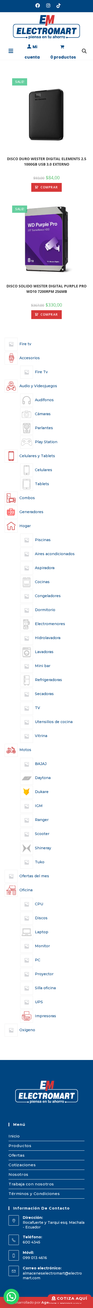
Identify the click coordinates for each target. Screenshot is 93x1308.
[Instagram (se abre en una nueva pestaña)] (48, 5)
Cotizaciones (22, 1164)
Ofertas (17, 1155)
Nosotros (18, 1174)
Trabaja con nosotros (31, 1184)
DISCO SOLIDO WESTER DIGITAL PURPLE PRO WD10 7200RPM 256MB (46, 289)
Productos (20, 1145)
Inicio (14, 1136)
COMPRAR (49, 187)
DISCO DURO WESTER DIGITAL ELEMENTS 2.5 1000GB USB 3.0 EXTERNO (46, 161)
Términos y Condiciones (34, 1193)
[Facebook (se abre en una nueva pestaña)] (37, 5)
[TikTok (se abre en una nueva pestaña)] (57, 5)
